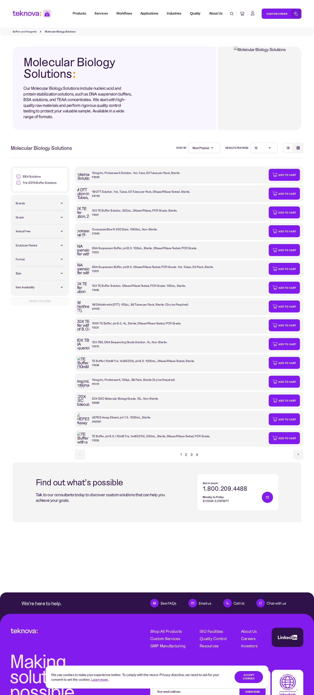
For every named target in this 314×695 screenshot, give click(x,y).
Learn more (99, 679)
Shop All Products (166, 631)
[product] (172, 175)
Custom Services (165, 638)
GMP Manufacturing (167, 645)
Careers (248, 638)
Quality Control (213, 638)
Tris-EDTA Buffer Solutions (39, 182)
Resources (209, 645)
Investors (249, 645)
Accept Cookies (249, 677)
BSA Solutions (32, 176)
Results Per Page (236, 147)
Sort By (181, 147)
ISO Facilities (211, 631)
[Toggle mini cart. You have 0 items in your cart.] (242, 13)
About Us (249, 631)
